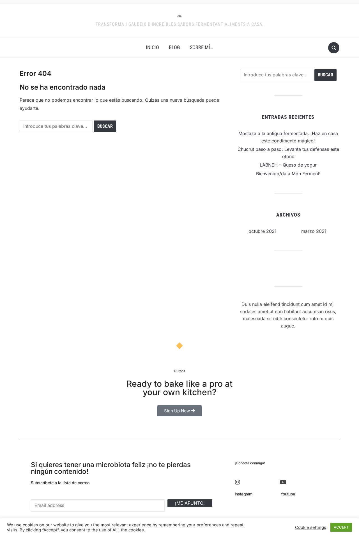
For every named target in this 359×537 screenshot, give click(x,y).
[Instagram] (237, 482)
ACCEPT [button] (341, 527)
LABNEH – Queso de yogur (288, 165)
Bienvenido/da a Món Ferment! (288, 173)
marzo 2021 (313, 231)
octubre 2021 (262, 231)
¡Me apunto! (190, 503)
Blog (174, 47)
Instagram (243, 494)
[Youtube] (283, 482)
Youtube (287, 494)
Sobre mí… (201, 47)
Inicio (152, 47)
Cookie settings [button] (310, 527)
